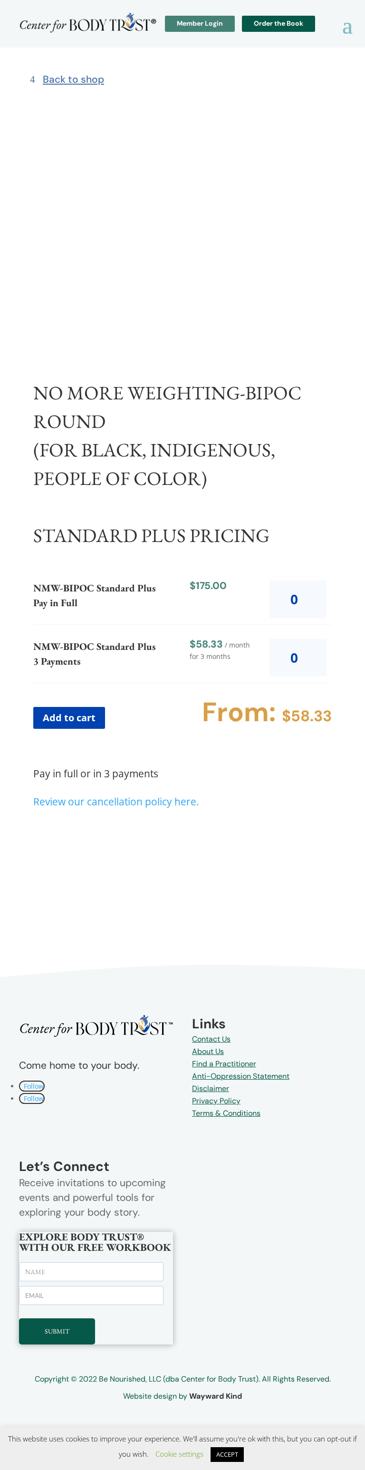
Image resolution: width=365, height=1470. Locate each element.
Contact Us (211, 1039)
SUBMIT (57, 1331)
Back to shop (73, 79)
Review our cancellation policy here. (116, 801)
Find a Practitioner (224, 1064)
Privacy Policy (216, 1101)
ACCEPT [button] (227, 1454)
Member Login (200, 23)
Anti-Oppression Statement (240, 1076)
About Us (208, 1051)
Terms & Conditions (226, 1113)
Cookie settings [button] (179, 1454)
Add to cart (69, 717)
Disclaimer (210, 1088)
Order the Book (278, 23)
